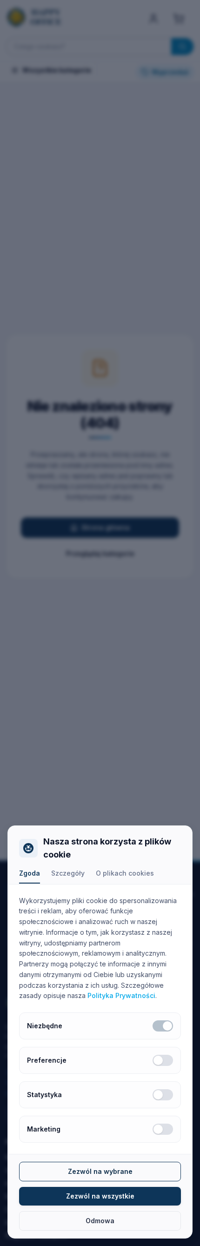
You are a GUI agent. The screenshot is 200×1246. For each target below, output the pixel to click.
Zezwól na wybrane (100, 1171)
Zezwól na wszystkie (100, 1196)
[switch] (163, 1026)
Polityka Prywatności (121, 995)
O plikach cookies (125, 873)
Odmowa (100, 1221)
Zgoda (29, 873)
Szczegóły (68, 873)
